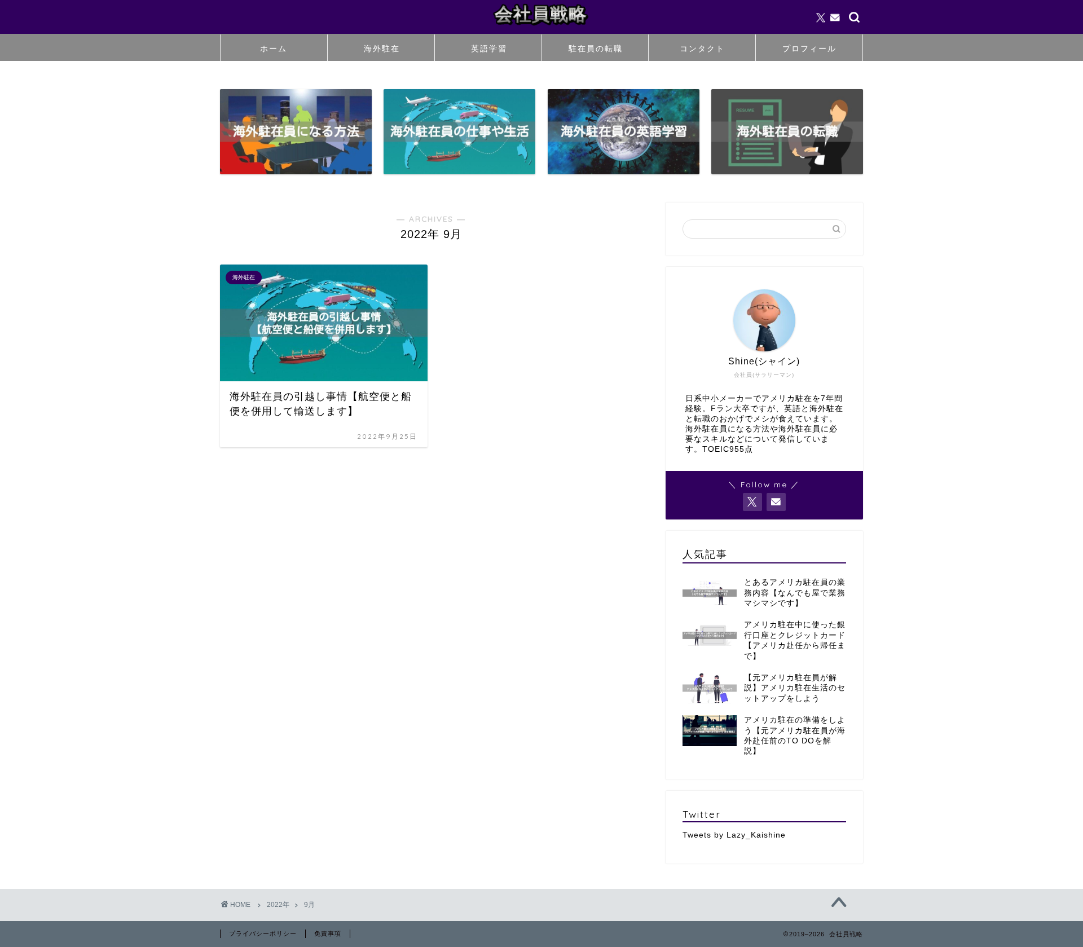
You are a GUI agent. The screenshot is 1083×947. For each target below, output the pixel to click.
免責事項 (327, 933)
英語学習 (489, 48)
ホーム (273, 48)
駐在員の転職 (596, 48)
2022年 (278, 905)
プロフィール (809, 48)
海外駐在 (382, 48)
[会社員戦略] (541, 27)
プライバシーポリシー (263, 933)
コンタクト (702, 48)
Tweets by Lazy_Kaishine (734, 835)
